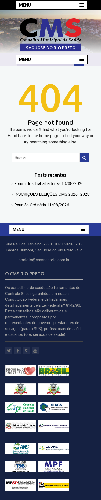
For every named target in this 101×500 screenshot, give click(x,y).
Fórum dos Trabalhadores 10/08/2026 (49, 183)
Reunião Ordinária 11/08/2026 (41, 204)
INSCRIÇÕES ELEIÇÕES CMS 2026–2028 (52, 194)
